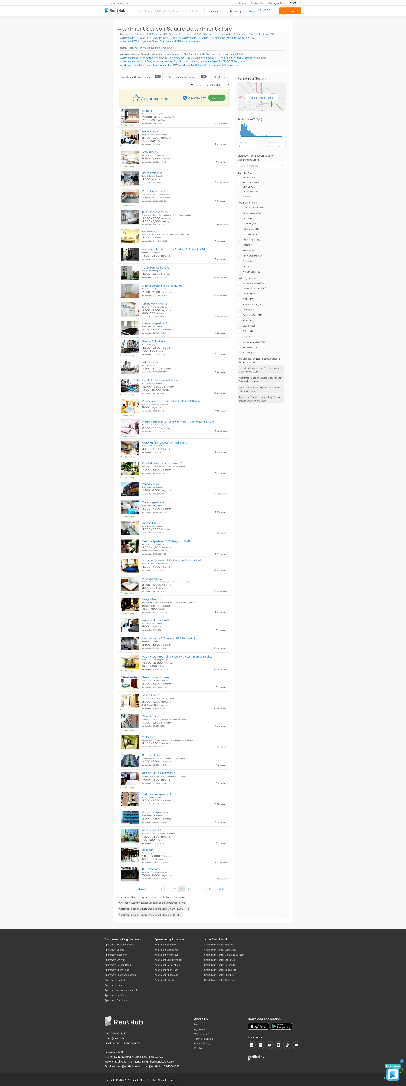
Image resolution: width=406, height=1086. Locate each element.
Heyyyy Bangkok (152, 599)
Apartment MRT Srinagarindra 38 (137, 41)
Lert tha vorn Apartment (156, 794)
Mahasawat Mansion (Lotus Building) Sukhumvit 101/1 (173, 249)
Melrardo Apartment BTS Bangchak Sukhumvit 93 (171, 560)
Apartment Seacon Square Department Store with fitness (260, 379)
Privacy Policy (202, 1043)
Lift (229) (247, 336)
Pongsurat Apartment (155, 812)
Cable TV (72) (249, 223)
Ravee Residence (152, 172)
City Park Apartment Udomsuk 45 (162, 463)
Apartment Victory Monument (121, 990)
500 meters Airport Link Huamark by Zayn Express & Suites (177, 656)
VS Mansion (149, 736)
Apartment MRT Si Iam (165, 37)
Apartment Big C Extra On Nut (178, 61)
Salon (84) (248, 330)
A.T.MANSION (150, 152)
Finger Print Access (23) (254, 288)
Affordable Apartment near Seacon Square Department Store (152, 902)
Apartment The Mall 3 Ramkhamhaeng (241, 57)
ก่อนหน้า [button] (142, 889)
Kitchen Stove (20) (252, 271)
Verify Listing (201, 1033)
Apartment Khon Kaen (166, 969)
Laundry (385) (249, 325)
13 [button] (210, 889)
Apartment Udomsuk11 (155, 620)
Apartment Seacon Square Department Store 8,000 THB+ (150, 914)
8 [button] (181, 889)
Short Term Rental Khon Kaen (220, 979)
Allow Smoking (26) (252, 255)
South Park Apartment (155, 267)
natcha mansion (151, 362)
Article (242, 3)
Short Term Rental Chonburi (219, 974)
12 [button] (202, 889)
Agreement (200, 1029)
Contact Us (257, 3)
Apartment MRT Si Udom (195, 37)
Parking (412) (249, 309)
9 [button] (188, 889)
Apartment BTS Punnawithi (217, 33)
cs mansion (149, 231)
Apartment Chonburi (165, 979)
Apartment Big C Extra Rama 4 (222, 53)
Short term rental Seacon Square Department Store (188, 76)
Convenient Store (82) (254, 341)
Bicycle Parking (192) (253, 304)
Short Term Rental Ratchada (219, 964)
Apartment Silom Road (117, 969)
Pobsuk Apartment (153, 191)
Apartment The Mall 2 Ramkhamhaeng (194, 57)
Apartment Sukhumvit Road (119, 944)
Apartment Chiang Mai (166, 949)
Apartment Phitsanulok (166, 974)
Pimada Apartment (153, 502)
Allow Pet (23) (249, 250)
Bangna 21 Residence (154, 341)
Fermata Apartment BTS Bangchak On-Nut (167, 541)
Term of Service (203, 1038)
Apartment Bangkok (165, 944)
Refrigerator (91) (251, 228)
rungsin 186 (149, 522)
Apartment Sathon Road (118, 964)
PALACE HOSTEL (152, 578)
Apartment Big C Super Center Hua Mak (200, 64)
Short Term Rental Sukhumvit (220, 949)
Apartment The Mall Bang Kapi (183, 53)
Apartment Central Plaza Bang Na (137, 61)
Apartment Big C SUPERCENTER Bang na (221, 61)
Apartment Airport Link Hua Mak (253, 33)
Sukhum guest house (155, 211)
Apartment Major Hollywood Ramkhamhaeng (143, 57)
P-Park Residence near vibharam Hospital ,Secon (171, 400)
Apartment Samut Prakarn (168, 959)
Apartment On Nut (115, 959)
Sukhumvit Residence (155, 755)
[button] (168, 889)
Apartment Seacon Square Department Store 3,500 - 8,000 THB (154, 908)
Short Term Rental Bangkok (219, 944)
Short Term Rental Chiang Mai (220, 969)
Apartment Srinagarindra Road (150, 47)
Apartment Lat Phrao (116, 995)
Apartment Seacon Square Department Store (142, 76)
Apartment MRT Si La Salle (134, 37)
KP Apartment (150, 716)
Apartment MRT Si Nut (171, 41)
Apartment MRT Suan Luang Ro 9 (232, 37)
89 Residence (150, 868)
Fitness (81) (248, 320)
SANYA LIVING (151, 695)
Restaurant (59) (250, 347)
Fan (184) (247, 218)
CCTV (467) (248, 298)
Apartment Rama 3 (115, 984)
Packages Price (276, 3)
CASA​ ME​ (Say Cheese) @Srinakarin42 (164, 442)
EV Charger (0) (250, 352)
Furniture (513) (250, 234)
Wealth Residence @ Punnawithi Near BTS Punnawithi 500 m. (178, 421)
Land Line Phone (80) (253, 207)
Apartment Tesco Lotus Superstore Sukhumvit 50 (146, 64)
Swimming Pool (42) (252, 314)
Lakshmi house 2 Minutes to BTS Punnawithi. (168, 638)
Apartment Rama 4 (115, 979)
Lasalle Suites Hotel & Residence (161, 380)
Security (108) (249, 293)
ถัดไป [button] (222, 889)
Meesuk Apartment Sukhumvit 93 (162, 285)
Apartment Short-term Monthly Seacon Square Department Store (260, 398)
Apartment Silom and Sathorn (121, 974)
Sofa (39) (247, 260)
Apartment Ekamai (114, 949)
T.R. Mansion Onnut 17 (155, 303)
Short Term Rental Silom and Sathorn (224, 954)
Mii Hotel (147, 110)
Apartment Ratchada (116, 1000)
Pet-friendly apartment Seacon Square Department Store (259, 369)
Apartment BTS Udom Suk (182, 33)
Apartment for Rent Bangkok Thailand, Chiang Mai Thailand (120, 10)
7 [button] (175, 889)
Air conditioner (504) (253, 212)
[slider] (239, 136)
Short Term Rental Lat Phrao (219, 959)
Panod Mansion (151, 483)
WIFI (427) (247, 244)
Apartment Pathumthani (167, 964)
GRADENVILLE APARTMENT (158, 773)
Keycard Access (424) (254, 282)
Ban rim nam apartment (156, 677)
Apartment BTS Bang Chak (148, 33)
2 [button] (161, 889)
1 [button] (154, 889)
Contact (199, 1048)
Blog (197, 1024)
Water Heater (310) (252, 239)
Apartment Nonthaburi (166, 954)
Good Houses (150, 131)
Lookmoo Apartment (154, 323)
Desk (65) (247, 266)
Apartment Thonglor (116, 954)
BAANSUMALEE (151, 830)
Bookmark (148, 849)
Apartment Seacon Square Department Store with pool (260, 389)
